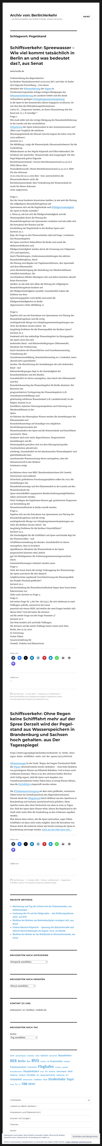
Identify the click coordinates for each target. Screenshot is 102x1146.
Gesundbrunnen (16, 1071)
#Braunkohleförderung (21, 95)
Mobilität (52, 1071)
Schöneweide (28, 1080)
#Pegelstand (16, 127)
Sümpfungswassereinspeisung (22, 699)
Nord (70, 1071)
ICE (46, 1071)
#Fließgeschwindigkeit (62, 207)
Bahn (37, 1056)
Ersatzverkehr (56, 1061)
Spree (59, 696)
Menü (86, 16)
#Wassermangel (18, 763)
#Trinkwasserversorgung (26, 791)
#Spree (48, 88)
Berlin (22, 1061)
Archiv (13, 1034)
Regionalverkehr (47, 1075)
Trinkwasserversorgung (34, 883)
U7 (20, 1084)
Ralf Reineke (19, 694)
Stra (45, 1079)
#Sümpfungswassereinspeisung (49, 99)
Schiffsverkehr (54, 694)
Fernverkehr (32, 1067)
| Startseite (15, 1100)
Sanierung (60, 1075)
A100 (12, 1056)
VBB (24, 1084)
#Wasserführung (32, 88)
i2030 (42, 1071)
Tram (12, 1084)
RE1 (38, 1075)
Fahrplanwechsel (18, 1067)
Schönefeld (16, 1079)
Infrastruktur (43, 694)
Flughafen (46, 1067)
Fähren (44, 880)
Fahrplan (67, 1061)
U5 (16, 1084)
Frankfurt (58, 1067)
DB (48, 1061)
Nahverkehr (61, 1071)
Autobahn (30, 1056)
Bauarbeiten (65, 1055)
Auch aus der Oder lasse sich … (57, 829)
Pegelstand (51, 696)
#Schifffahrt (24, 784)
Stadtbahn (38, 1080)
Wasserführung (42, 699)
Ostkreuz (14, 1075)
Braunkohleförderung (19, 696)
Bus (28, 1061)
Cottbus (43, 1061)
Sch (67, 1075)
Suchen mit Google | (20, 1118)
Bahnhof (44, 1056)
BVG (35, 1060)
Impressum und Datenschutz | (25, 1112)
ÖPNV (31, 1084)
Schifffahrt (14, 883)
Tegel (70, 1079)
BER (13, 1061)
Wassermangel (50, 883)
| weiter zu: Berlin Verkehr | (23, 1106)
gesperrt (65, 1067)
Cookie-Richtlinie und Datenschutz (78, 1142)
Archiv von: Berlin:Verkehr (33, 15)
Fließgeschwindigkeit (37, 696)
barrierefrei (53, 1056)
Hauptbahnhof (31, 1071)
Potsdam (31, 1075)
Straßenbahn (57, 1079)
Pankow (22, 1075)
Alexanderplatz (20, 1056)
